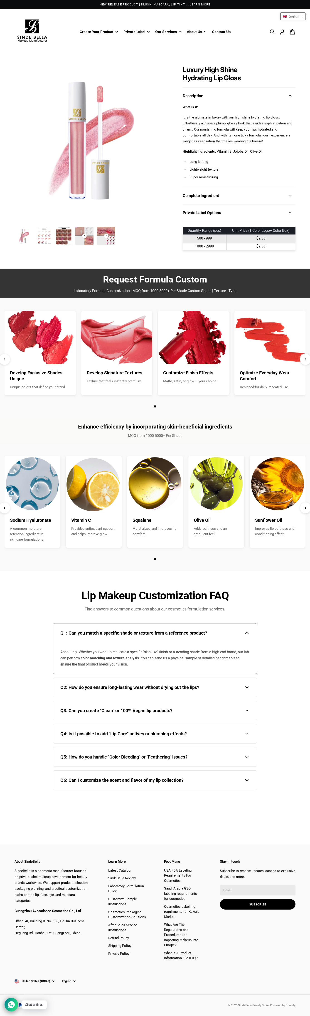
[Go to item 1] (24, 236)
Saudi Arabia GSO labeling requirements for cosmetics (180, 893)
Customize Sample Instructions (122, 901)
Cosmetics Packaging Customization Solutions (127, 914)
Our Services (166, 32)
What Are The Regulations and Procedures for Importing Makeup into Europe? (181, 935)
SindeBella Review (122, 878)
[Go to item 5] (106, 236)
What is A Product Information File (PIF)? (181, 955)
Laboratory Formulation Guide (126, 888)
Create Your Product (96, 32)
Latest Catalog (119, 870)
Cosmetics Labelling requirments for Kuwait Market (181, 912)
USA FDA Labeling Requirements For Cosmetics (178, 875)
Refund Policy (118, 938)
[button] (292, 16)
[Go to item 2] (44, 236)
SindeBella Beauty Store (253, 1005)
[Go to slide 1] (155, 406)
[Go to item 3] (64, 236)
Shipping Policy (119, 946)
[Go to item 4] (84, 236)
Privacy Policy (118, 954)
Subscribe (257, 904)
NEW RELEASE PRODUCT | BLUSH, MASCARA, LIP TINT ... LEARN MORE (155, 4)
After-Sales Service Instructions (122, 927)
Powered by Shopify (282, 1005)
